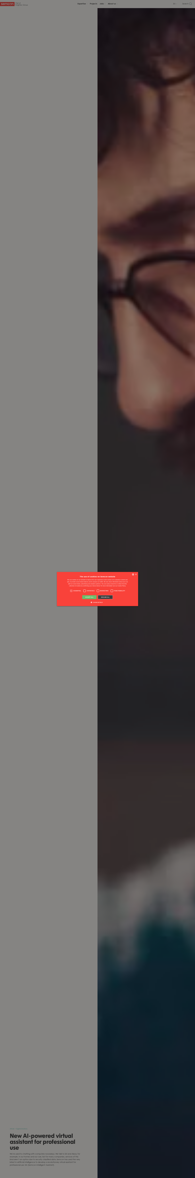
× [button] (136, 574)
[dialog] (97, 589)
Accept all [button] (89, 597)
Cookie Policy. (122, 585)
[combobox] (133, 575)
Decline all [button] (105, 597)
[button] (97, 602)
